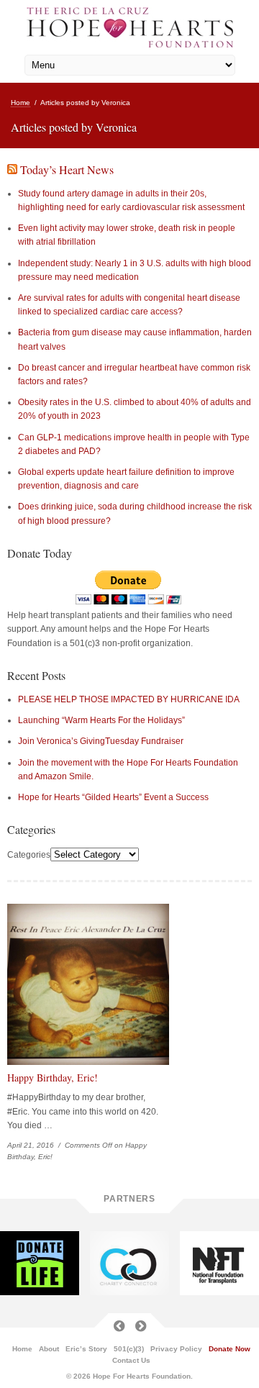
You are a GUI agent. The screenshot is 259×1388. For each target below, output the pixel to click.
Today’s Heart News (67, 169)
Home (20, 102)
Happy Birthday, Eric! (52, 1077)
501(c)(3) (129, 1349)
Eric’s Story (86, 1349)
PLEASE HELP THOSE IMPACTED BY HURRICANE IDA (129, 699)
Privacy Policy (176, 1349)
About (49, 1349)
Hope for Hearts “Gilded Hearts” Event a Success (113, 797)
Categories (28, 855)
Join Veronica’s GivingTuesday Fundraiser (100, 741)
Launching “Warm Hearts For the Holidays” (101, 720)
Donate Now (229, 1349)
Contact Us (131, 1360)
